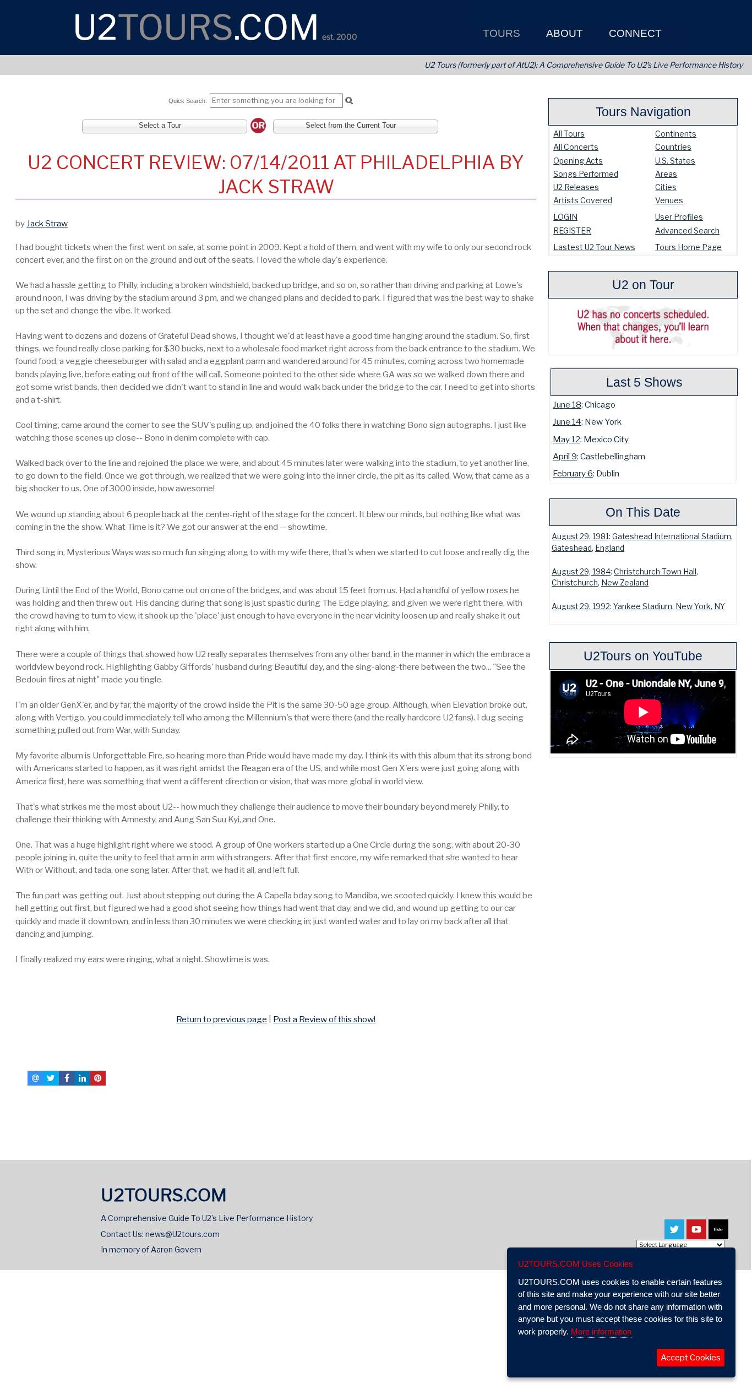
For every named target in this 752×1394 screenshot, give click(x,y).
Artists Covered (582, 200)
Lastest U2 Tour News (594, 247)
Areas (666, 173)
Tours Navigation (643, 112)
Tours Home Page (688, 247)
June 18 (567, 404)
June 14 (567, 421)
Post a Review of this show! (324, 1019)
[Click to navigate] (17, 995)
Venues (669, 200)
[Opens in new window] (674, 1234)
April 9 (565, 456)
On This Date (643, 512)
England (609, 548)
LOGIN (565, 216)
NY (719, 606)
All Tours (569, 133)
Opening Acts (578, 160)
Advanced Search (687, 230)
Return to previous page (221, 1019)
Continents (675, 133)
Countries (673, 146)
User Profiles (679, 216)
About (563, 33)
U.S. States (675, 160)
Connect (634, 33)
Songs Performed (585, 173)
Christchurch (575, 582)
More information (601, 1331)
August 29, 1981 (580, 536)
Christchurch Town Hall (655, 571)
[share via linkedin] (82, 1078)
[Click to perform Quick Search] (348, 101)
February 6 (573, 473)
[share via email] (35, 1078)
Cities (666, 187)
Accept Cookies (691, 1358)
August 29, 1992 (581, 606)
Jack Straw (47, 223)
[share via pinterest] (98, 1078)
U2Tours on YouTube (643, 656)
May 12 (566, 439)
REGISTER (572, 230)
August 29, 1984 (581, 571)
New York (693, 606)
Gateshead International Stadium (671, 536)
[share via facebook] (66, 1078)
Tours (500, 33)
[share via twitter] (51, 1078)
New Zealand (625, 582)
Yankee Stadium (642, 606)
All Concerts (575, 146)
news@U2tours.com (182, 1234)
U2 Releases (576, 187)
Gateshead (572, 548)
